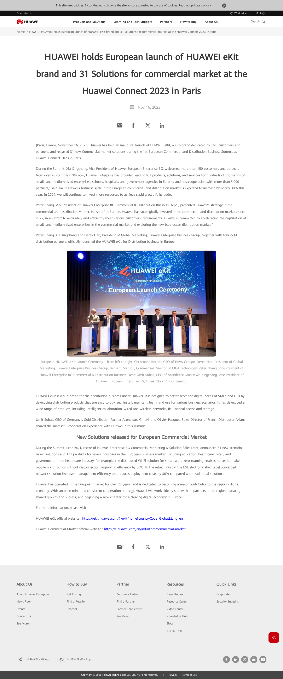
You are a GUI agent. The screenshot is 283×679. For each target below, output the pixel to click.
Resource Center (177, 601)
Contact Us (24, 616)
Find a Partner (125, 601)
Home (21, 31)
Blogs (170, 623)
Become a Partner (127, 594)
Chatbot (72, 609)
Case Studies (175, 594)
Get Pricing (74, 594)
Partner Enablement (129, 609)
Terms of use (189, 674)
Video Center (175, 609)
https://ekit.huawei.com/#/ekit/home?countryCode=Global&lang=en (132, 518)
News (32, 31)
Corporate (223, 594)
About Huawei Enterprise (33, 594)
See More (23, 623)
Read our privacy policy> (195, 5)
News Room (25, 601)
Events (21, 609)
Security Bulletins (227, 601)
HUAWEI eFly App (79, 659)
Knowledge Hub (177, 616)
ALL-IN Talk (174, 631)
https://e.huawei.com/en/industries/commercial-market (145, 529)
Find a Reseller (76, 601)
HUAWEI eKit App (38, 659)
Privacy (173, 674)
